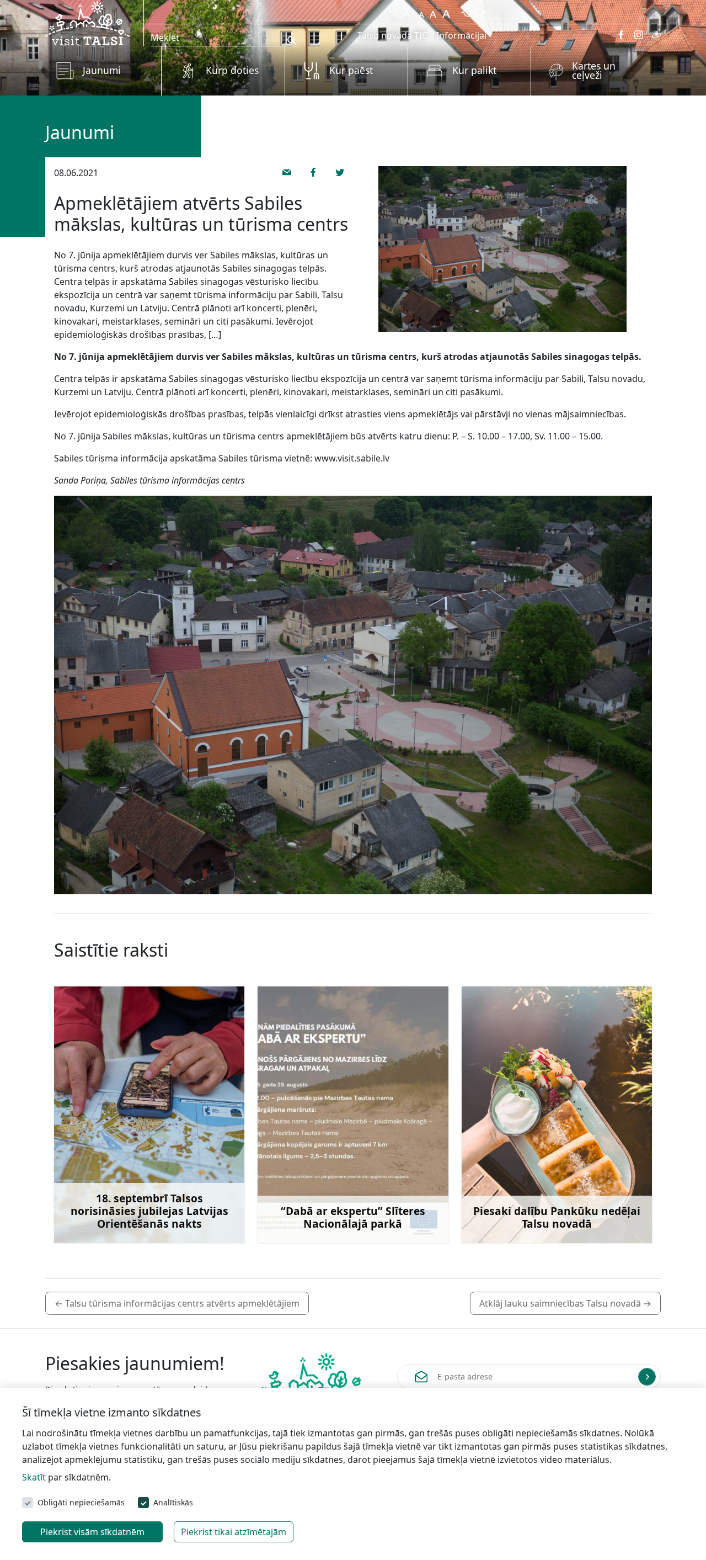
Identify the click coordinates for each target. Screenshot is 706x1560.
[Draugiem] (656, 34)
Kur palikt (474, 70)
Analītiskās (173, 1502)
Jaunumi (102, 70)
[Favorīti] (399, 11)
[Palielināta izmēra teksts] (446, 11)
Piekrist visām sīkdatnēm (92, 1532)
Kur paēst (351, 70)
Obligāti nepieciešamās (81, 1502)
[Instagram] (638, 34)
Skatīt (34, 1477)
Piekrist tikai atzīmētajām (233, 1532)
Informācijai (461, 35)
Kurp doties (232, 70)
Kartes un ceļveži (594, 70)
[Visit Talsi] (87, 22)
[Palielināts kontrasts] (473, 11)
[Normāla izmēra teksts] (433, 11)
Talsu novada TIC (392, 35)
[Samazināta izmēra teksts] (421, 11)
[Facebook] (621, 34)
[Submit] (647, 1377)
